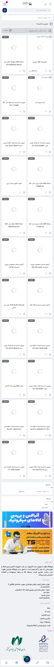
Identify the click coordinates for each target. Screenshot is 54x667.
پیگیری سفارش (45, 618)
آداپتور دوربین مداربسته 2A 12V (40, 305)
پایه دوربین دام (40, 102)
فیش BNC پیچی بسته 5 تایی (14, 386)
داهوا (46, 504)
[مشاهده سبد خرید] (5, 5)
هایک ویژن (45, 508)
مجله (48, 608)
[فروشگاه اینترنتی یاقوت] (27, 4)
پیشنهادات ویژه (45, 622)
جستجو (21, 491)
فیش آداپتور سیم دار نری (14, 183)
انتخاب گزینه (24, 71)
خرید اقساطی (45, 615)
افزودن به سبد (50, 71)
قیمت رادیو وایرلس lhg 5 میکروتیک (38, 625)
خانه (49, 18)
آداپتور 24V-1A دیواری (40, 62)
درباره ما (47, 611)
